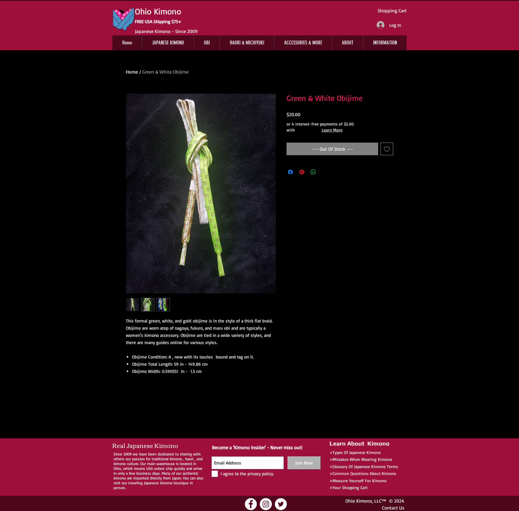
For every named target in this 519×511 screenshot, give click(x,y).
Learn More (332, 129)
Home (132, 72)
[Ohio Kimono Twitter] (281, 504)
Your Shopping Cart (350, 487)
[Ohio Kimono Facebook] (251, 504)
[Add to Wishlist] (387, 149)
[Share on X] (324, 172)
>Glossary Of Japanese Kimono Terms (363, 466)
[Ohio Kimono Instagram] (266, 504)
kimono (176, 458)
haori (189, 458)
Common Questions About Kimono (364, 473)
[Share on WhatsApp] (313, 172)
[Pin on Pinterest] (301, 172)
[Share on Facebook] (290, 172)
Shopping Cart (392, 11)
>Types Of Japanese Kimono (355, 452)
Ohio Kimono (358, 501)
